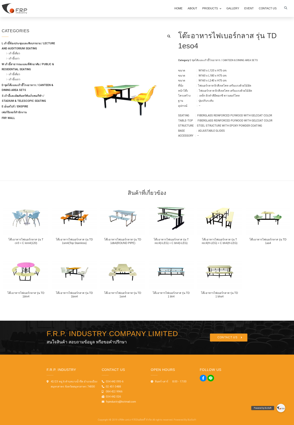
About (192, 8)
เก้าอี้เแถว (14, 79)
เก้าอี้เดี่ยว (14, 53)
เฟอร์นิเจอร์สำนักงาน (14, 112)
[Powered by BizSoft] (281, 408)
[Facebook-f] (203, 378)
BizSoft (192, 419)
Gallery (232, 8)
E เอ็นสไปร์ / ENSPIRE (15, 106)
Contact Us (268, 8)
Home (178, 8)
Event (249, 8)
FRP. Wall (8, 118)
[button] (228, 338)
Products (210, 8)
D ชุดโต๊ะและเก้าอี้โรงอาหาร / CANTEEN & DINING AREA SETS (224, 60)
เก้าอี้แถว (14, 58)
